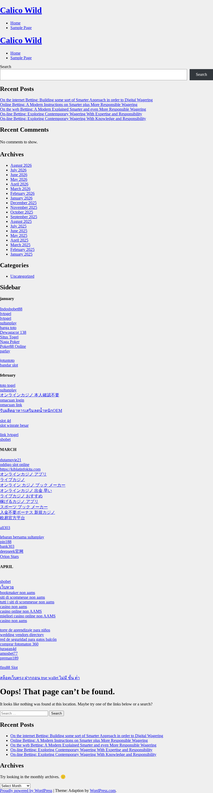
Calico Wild (21, 10)
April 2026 (19, 184)
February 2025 (22, 249)
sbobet (5, 439)
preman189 (9, 658)
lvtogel (5, 313)
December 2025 (23, 203)
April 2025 (19, 240)
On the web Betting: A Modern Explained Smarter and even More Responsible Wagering (73, 109)
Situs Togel (9, 337)
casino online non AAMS (21, 611)
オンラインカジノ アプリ (23, 474)
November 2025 (23, 207)
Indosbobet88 (11, 309)
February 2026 (22, 193)
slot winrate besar (14, 425)
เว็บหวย (7, 587)
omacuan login (12, 400)
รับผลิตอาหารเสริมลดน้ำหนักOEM (31, 410)
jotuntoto (7, 360)
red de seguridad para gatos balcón (28, 639)
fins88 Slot (9, 667)
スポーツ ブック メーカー (24, 507)
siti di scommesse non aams (22, 597)
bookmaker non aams (17, 592)
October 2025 (21, 212)
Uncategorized (22, 276)
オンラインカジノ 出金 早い (26, 490)
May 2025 (18, 235)
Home (15, 23)
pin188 (5, 541)
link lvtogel (9, 434)
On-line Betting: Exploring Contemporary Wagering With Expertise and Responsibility (71, 114)
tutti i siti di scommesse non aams (27, 602)
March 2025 (20, 245)
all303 (5, 527)
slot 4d (5, 420)
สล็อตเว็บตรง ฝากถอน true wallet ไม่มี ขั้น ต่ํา (40, 678)
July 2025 (18, 226)
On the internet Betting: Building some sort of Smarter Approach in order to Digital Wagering (76, 100)
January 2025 (21, 254)
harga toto (8, 327)
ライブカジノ (12, 479)
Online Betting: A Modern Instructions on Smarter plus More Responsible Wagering (68, 104)
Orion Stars (9, 556)
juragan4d (8, 649)
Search (5, 66)
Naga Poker (9, 341)
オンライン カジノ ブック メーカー (32, 485)
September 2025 (23, 217)
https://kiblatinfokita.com (20, 469)
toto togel (7, 385)
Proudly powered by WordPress (26, 790)
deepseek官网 (11, 551)
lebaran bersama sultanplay (22, 537)
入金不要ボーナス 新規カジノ (27, 512)
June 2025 (18, 231)
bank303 (7, 546)
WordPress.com (103, 790)
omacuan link (11, 405)
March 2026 (20, 188)
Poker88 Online (13, 346)
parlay (5, 351)
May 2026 (18, 179)
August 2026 (21, 165)
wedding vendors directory (22, 634)
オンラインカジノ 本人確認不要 (29, 395)
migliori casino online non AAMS (28, 616)
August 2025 (21, 221)
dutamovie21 (10, 460)
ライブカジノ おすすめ (21, 496)
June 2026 (18, 174)
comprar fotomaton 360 (19, 644)
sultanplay (8, 323)
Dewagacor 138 (13, 332)
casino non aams (13, 606)
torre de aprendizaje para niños (25, 630)
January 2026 (21, 198)
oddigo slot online (14, 464)
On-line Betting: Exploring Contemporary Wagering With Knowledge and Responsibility (73, 118)
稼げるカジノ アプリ (19, 501)
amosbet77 (9, 653)
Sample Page (21, 27)
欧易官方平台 (12, 518)
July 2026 (18, 170)
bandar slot (9, 365)
